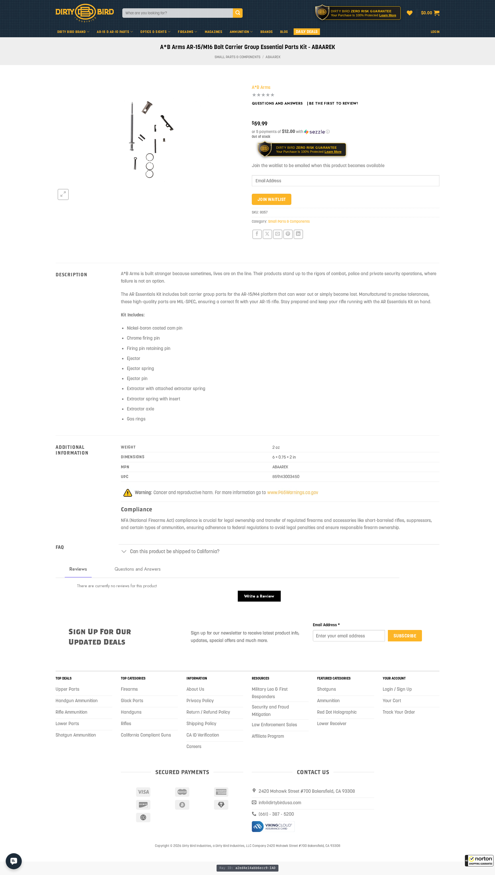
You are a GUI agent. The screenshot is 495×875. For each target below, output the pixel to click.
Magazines (213, 32)
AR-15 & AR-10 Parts (113, 32)
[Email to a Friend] (277, 234)
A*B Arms (261, 87)
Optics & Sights (153, 32)
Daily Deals (307, 31)
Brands (266, 32)
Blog (284, 32)
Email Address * (326, 624)
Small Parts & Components (237, 56)
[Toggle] (124, 552)
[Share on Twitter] (267, 234)
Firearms (185, 32)
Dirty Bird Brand (71, 32)
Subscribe (405, 636)
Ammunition (239, 32)
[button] (479, 860)
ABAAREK (273, 56)
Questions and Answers (277, 103)
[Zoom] (63, 194)
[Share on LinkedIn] (298, 234)
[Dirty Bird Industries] (85, 13)
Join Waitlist (272, 199)
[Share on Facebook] (257, 234)
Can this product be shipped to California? (174, 551)
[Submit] (238, 13)
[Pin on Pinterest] (288, 234)
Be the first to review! (333, 103)
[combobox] (177, 13)
